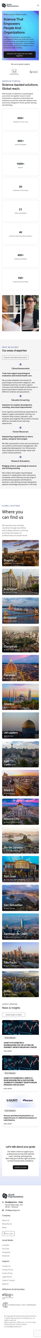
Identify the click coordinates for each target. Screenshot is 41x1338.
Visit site (33, 563)
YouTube (5, 1249)
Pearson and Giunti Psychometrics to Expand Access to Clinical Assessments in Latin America (20, 1118)
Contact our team (20, 1167)
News (4, 1227)
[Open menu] (38, 5)
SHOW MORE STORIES (14, 1015)
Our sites (9, 1233)
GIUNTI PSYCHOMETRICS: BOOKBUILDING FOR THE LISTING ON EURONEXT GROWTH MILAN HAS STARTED (20, 1045)
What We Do (7, 1224)
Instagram (6, 1252)
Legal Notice (7, 1277)
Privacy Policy (7, 1269)
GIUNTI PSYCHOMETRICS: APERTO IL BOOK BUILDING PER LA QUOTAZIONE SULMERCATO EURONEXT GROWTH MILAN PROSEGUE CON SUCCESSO (20, 1081)
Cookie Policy (7, 1273)
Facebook (5, 1256)
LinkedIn (5, 1245)
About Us (5, 1220)
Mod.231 (5, 1284)
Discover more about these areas (15, 357)
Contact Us (6, 1266)
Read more (8, 1051)
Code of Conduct (8, 1280)
